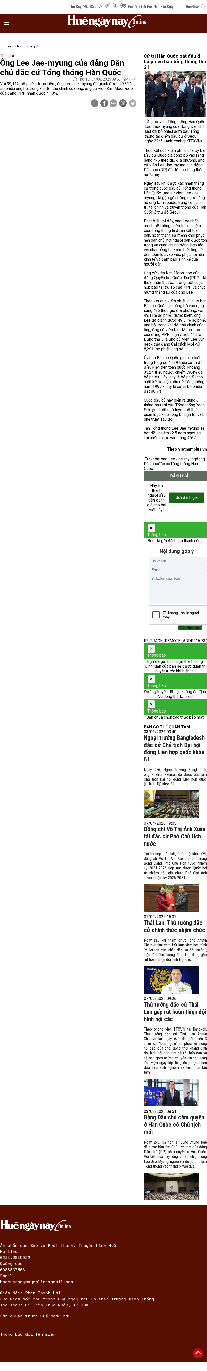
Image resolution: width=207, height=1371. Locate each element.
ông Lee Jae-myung (178, 459)
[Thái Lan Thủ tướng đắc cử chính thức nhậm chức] (171, 980)
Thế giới (32, 46)
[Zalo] (113, 103)
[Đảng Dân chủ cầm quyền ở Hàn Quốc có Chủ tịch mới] (171, 1186)
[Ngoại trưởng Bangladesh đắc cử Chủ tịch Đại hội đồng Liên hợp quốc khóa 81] (171, 804)
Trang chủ (13, 46)
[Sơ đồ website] (108, 7)
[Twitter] (132, 103)
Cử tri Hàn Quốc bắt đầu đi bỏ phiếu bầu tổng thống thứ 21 (175, 61)
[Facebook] (115, 7)
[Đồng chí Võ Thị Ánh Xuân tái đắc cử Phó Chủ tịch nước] (171, 898)
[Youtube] (123, 7)
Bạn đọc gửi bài (140, 7)
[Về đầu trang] (198, 1353)
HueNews (193, 7)
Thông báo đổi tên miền (28, 1334)
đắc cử (164, 463)
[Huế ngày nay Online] (110, 23)
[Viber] (123, 103)
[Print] (94, 103)
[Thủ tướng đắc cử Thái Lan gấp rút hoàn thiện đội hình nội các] (171, 1092)
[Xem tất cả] (9, 23)
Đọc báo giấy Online (169, 7)
